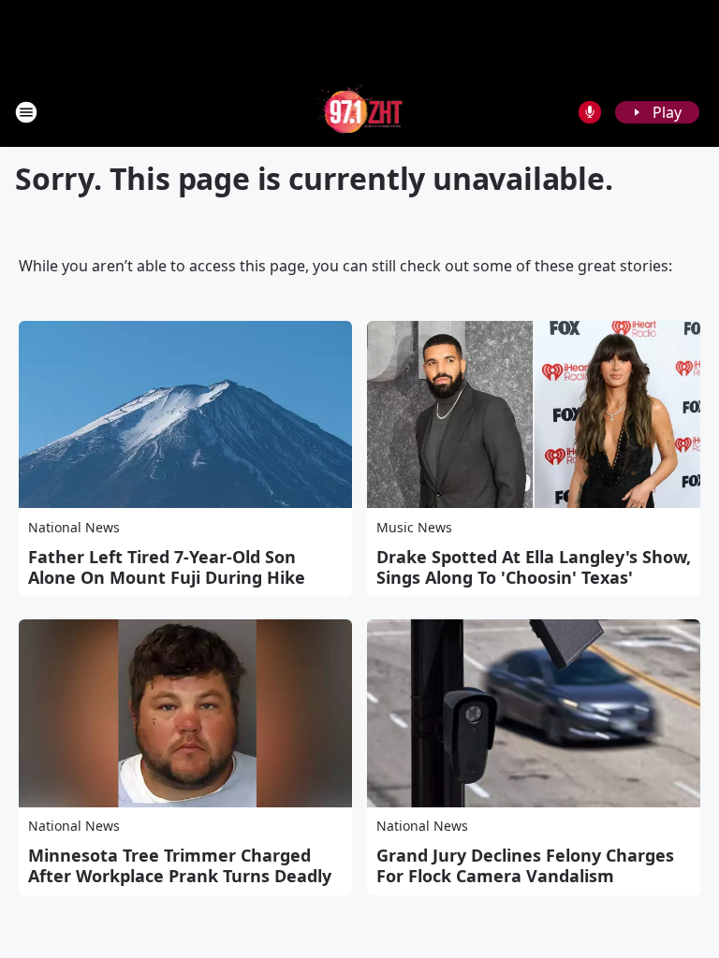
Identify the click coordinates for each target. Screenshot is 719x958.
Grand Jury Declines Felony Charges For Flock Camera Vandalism (525, 865)
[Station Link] (360, 111)
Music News (414, 527)
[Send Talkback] (590, 112)
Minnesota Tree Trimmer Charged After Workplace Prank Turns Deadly (179, 865)
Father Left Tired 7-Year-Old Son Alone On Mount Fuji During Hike (166, 567)
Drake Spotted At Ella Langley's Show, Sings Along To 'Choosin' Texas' (533, 567)
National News (74, 527)
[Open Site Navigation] (26, 112)
